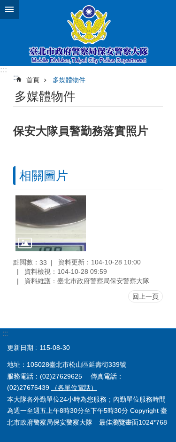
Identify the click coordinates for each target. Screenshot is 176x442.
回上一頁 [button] (145, 296)
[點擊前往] (50, 223)
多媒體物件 (69, 80)
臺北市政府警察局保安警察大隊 (88, 33)
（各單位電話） (74, 387)
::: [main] (16, 77)
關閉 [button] (9, 9)
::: (3, 70)
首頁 (32, 80)
